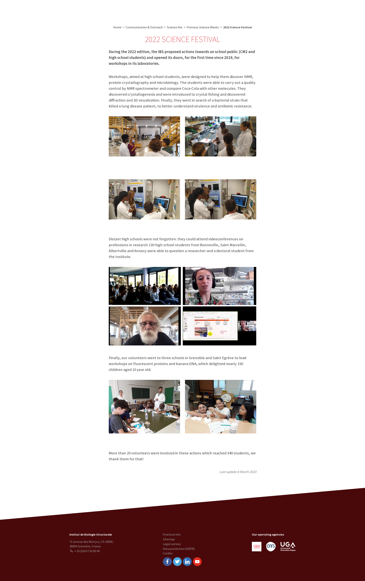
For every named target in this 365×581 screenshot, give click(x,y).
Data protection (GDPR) (179, 549)
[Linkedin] (187, 561)
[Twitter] (177, 561)
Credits (168, 553)
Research (125, 10)
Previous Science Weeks (203, 27)
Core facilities (146, 10)
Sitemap (169, 539)
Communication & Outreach (181, 10)
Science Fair (174, 27)
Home (117, 27)
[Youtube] (197, 561)
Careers (212, 10)
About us (107, 10)
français (354, 10)
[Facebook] (167, 561)
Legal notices (172, 544)
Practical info (172, 535)
